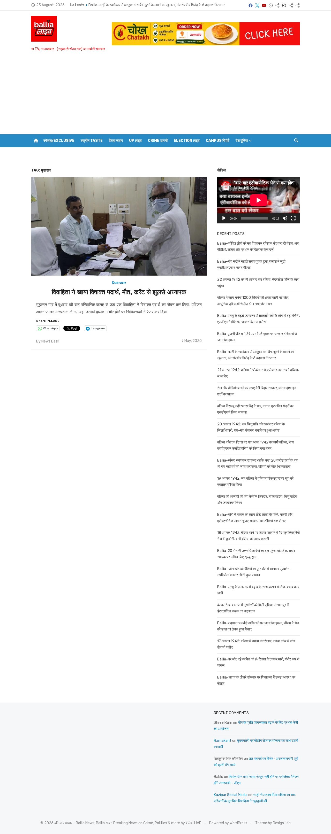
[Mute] (285, 218)
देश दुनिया (242, 140)
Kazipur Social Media (230, 795)
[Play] (224, 218)
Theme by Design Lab (273, 823)
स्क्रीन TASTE (92, 140)
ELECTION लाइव (187, 140)
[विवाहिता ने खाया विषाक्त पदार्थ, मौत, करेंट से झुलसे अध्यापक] (119, 226)
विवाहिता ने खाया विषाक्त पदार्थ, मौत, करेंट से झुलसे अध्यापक (119, 292)
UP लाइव (135, 140)
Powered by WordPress (228, 823)
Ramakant (222, 740)
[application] (258, 200)
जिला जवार (116, 140)
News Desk (50, 341)
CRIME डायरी (158, 140)
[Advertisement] (165, 95)
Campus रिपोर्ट (217, 140)
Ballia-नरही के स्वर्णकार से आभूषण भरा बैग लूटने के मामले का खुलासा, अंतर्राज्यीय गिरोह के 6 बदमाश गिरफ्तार (156, 5)
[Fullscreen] (293, 218)
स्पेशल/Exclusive (58, 140)
